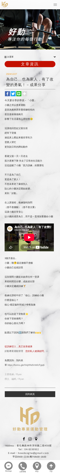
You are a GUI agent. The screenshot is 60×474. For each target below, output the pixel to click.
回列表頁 (30, 394)
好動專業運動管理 (14, 351)
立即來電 (22, 467)
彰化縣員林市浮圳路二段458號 (34, 445)
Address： (10, 445)
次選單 (10, 57)
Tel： (21, 449)
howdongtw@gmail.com (33, 453)
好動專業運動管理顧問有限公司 (5, 5)
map (37, 467)
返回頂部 (51, 467)
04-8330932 (31, 449)
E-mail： (12, 453)
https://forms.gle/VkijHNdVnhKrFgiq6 (26, 365)
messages (8, 467)
